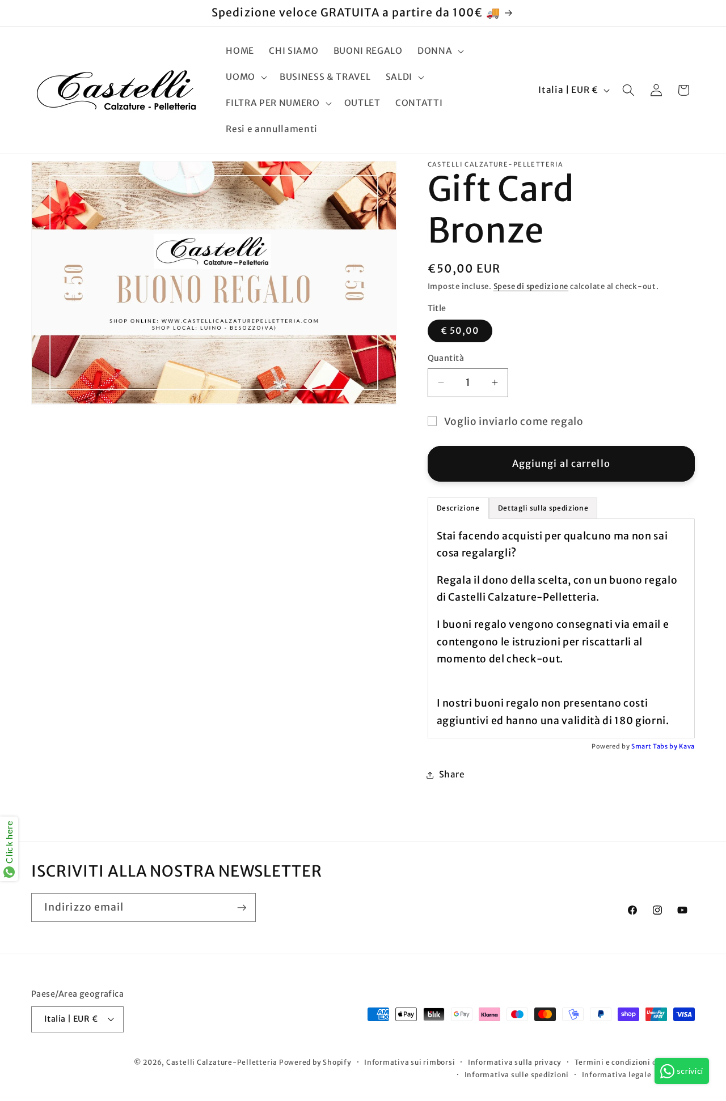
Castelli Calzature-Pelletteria (221, 1062)
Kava (687, 746)
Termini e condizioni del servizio (635, 1062)
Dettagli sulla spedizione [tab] (543, 507)
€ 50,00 (460, 330)
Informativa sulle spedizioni (517, 1074)
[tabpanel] (561, 628)
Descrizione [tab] (458, 507)
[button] (439, 51)
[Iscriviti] (241, 908)
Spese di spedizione (531, 286)
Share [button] (452, 774)
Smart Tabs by (655, 746)
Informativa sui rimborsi (409, 1062)
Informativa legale (617, 1074)
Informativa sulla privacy (515, 1062)
